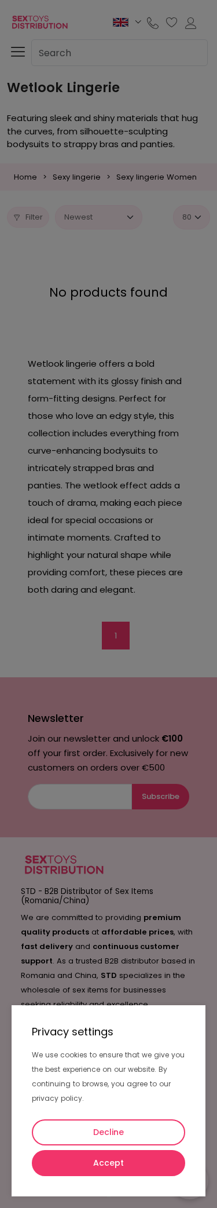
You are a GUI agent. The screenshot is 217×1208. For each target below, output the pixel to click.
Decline (108, 1132)
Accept (108, 1163)
